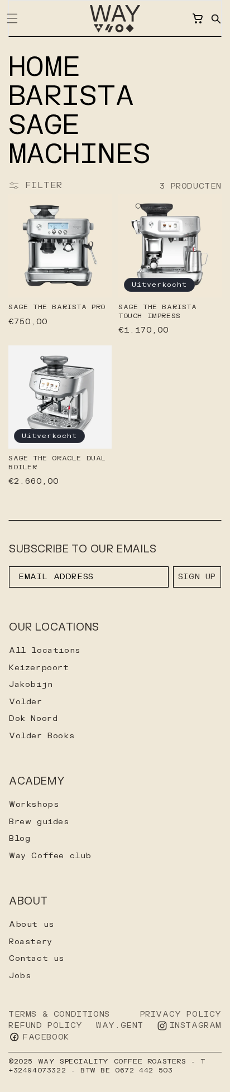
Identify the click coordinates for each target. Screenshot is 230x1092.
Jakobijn (31, 684)
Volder (25, 701)
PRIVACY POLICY (181, 1014)
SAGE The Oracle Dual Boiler (57, 463)
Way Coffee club (50, 855)
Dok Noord (33, 718)
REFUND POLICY (45, 1025)
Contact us (36, 958)
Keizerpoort (39, 667)
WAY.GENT (119, 1025)
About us (31, 924)
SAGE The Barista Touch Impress (157, 311)
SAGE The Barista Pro (57, 307)
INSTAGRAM (196, 1025)
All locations (44, 650)
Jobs (20, 975)
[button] (215, 18)
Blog (19, 838)
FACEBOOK (45, 1037)
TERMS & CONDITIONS (59, 1014)
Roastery (30, 941)
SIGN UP (197, 576)
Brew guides (39, 821)
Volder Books (41, 735)
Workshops (34, 804)
